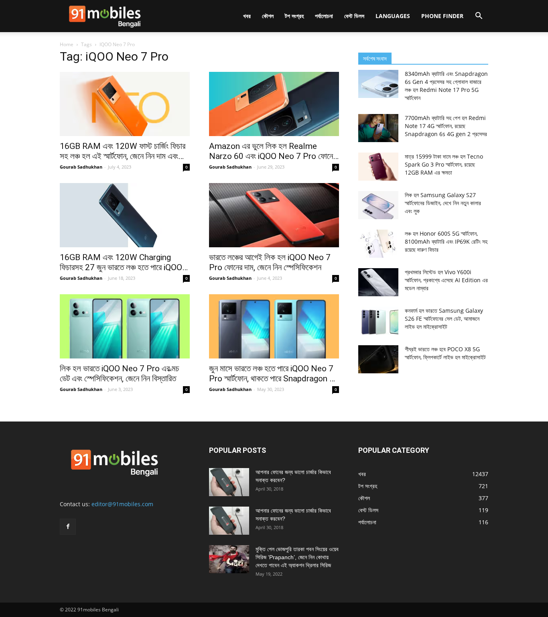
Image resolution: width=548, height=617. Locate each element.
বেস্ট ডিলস (354, 16)
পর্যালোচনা (324, 16)
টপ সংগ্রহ (294, 16)
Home (66, 44)
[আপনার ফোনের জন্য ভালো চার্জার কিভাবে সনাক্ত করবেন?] (229, 482)
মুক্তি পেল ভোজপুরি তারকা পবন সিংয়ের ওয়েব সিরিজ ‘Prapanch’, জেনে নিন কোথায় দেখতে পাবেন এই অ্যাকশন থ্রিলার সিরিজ (297, 557)
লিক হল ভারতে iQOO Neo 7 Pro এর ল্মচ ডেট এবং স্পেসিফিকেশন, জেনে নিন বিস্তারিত (119, 373)
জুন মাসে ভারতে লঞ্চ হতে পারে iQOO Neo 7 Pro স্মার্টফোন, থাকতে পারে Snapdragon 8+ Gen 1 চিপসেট (274, 374)
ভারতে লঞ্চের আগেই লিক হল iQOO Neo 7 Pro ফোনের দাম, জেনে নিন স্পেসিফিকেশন (270, 262)
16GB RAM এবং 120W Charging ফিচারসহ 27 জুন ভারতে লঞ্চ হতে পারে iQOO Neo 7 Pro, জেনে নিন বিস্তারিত (121, 263)
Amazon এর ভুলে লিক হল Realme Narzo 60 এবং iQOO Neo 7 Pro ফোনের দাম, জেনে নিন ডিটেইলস (272, 151)
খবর (247, 16)
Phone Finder (442, 16)
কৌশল (268, 16)
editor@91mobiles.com (122, 504)
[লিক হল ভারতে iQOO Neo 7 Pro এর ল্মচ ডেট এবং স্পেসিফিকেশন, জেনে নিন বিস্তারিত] (125, 326)
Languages (392, 16)
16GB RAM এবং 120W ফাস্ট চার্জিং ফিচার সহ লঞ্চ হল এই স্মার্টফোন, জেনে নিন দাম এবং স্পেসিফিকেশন (122, 151)
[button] (478, 16)
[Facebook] (68, 527)
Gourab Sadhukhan (81, 167)
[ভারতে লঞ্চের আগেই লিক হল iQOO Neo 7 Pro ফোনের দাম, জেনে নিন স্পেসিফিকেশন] (274, 215)
